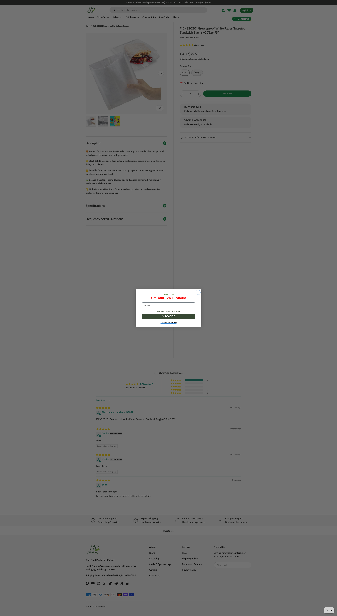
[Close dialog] (198, 292)
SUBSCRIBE (168, 316)
